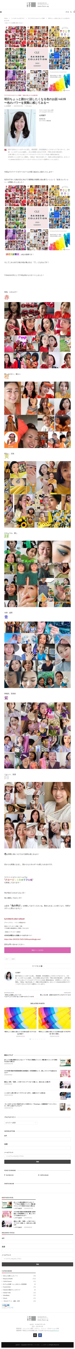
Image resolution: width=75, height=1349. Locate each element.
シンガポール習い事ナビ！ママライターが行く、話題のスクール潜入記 (24, 1093)
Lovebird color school (14, 919)
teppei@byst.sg (54, 1330)
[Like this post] (34, 966)
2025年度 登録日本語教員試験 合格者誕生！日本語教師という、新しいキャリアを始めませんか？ (30, 1071)
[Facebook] (66, 12)
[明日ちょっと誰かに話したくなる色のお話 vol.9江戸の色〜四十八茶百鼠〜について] (54, 1018)
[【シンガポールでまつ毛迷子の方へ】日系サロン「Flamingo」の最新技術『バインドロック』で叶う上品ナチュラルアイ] (65, 1107)
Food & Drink (19, 1287)
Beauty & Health (19, 1278)
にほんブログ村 (7, 1308)
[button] (6, 1023)
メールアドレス (8, 1152)
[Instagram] (68, 12)
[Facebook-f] (40, 1335)
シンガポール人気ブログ (17, 18)
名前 (6, 1144)
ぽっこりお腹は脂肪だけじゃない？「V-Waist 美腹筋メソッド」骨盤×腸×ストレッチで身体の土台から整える (30, 1060)
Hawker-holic (19, 1292)
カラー (7, 959)
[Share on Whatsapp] (39, 966)
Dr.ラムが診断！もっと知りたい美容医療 (19, 1284)
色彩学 (13, 959)
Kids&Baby (19, 1295)
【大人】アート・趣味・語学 (19, 1301)
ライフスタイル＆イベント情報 (36, 18)
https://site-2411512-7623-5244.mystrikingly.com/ (22, 939)
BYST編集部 (18, 1208)
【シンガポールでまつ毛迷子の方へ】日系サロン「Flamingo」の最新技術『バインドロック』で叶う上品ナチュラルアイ (30, 1105)
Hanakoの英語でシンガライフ (19, 1290)
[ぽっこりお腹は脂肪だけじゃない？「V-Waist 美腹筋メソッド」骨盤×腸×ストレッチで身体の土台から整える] (65, 1062)
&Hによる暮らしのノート (19, 1276)
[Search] (71, 12)
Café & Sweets (19, 1281)
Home (6, 18)
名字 (5, 1135)
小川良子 (8, 106)
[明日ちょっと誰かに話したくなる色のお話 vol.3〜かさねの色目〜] (20, 1018)
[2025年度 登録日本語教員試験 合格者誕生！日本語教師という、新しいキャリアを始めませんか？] (65, 1073)
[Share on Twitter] (37, 966)
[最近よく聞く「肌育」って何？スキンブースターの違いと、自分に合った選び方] (65, 1084)
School (19, 1298)
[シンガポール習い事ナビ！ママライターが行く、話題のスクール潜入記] (65, 1095)
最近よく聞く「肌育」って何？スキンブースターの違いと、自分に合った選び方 (27, 1082)
